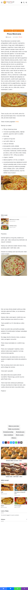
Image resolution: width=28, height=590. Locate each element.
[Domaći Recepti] (8, 2)
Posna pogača (18, 505)
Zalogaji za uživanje (18, 30)
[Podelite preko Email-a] (21, 442)
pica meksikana (9, 435)
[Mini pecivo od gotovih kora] (21, 487)
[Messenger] (14, 442)
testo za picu (20, 435)
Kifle (2, 492)
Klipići (2, 505)
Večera (14, 438)
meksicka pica (20, 432)
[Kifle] (7, 487)
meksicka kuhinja (8, 432)
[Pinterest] (8, 442)
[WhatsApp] (16, 442)
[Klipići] (7, 500)
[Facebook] (3, 442)
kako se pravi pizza (14, 429)
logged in (9, 515)
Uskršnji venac (13, 225)
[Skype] (11, 442)
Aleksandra (9, 37)
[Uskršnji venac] (4, 227)
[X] (6, 442)
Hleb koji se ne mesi (14, 219)
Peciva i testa (7, 30)
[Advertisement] (14, 16)
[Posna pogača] (21, 500)
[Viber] (19, 442)
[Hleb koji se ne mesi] (4, 221)
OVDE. (17, 121)
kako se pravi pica (14, 426)
